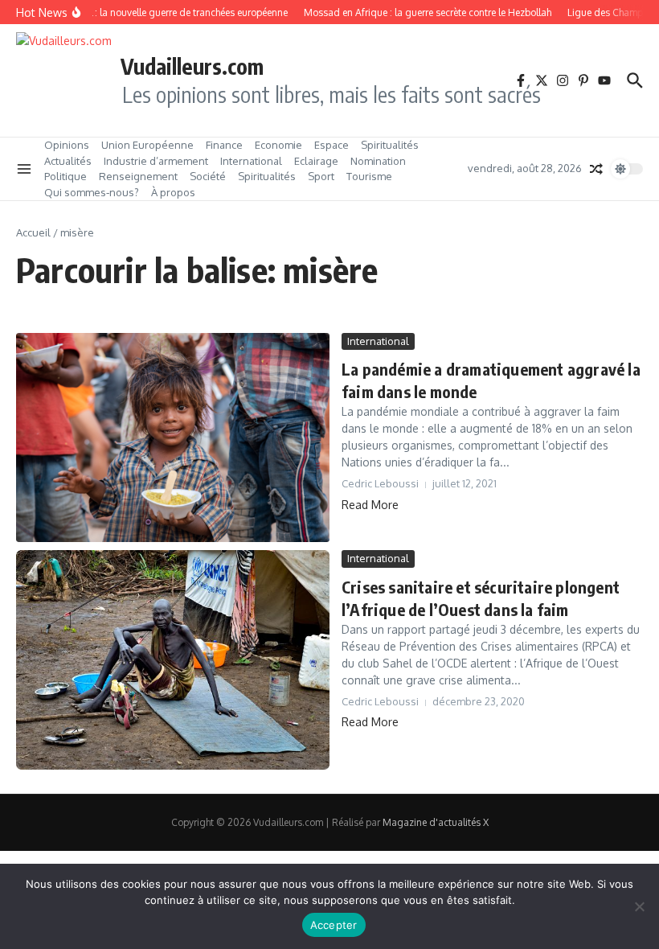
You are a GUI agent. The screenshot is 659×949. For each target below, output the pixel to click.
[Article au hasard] (596, 168)
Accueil (33, 232)
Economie (278, 144)
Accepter (334, 924)
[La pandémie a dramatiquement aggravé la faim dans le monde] (173, 438)
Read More (370, 504)
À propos (173, 192)
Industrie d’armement (156, 160)
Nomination (378, 160)
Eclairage (316, 160)
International (251, 160)
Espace (331, 144)
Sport (321, 176)
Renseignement (138, 176)
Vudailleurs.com (192, 66)
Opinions (66, 144)
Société (208, 176)
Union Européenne (147, 144)
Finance (224, 144)
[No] (639, 906)
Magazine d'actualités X (436, 822)
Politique (65, 176)
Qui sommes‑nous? (91, 192)
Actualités (68, 160)
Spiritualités (390, 144)
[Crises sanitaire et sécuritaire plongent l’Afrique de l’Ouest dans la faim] (173, 660)
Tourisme (369, 176)
